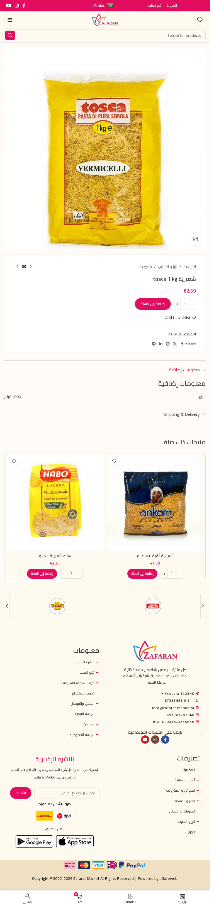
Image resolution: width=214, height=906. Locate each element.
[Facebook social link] (24, 5)
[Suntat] (57, 606)
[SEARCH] (10, 35)
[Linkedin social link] (160, 344)
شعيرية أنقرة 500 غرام (155, 555)
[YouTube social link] (8, 5)
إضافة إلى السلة (152, 303)
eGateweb (168, 878)
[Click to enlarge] (195, 239)
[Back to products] (24, 266)
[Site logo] (105, 19)
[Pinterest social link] (167, 344)
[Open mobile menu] (10, 19)
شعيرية (145, 267)
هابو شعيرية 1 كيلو (55, 555)
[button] (142, 574)
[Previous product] (30, 266)
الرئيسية (189, 267)
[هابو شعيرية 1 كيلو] (55, 502)
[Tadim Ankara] (153, 606)
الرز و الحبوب (167, 267)
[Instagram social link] (16, 5)
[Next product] (17, 266)
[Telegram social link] (153, 344)
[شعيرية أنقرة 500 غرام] (155, 502)
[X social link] (175, 344)
